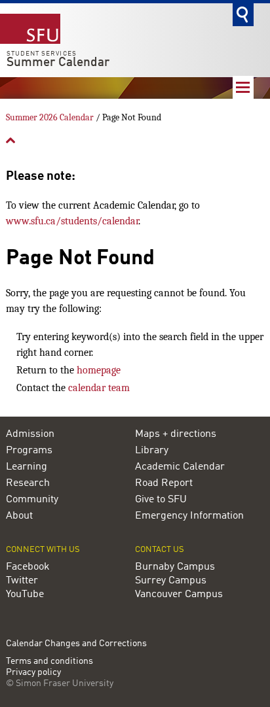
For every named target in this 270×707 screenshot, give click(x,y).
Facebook (28, 567)
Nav (243, 87)
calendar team (99, 388)
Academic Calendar (180, 467)
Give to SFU (161, 499)
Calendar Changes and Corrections (76, 643)
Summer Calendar (58, 62)
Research (28, 483)
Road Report (164, 483)
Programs (29, 450)
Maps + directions (175, 434)
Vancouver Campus (179, 594)
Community (32, 499)
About (19, 516)
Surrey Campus (170, 581)
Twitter (22, 581)
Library (151, 450)
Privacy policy (33, 672)
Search (243, 14)
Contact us (159, 549)
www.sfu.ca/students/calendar (72, 221)
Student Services (42, 53)
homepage (99, 370)
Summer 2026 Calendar (50, 117)
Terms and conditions (49, 661)
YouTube (25, 594)
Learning (26, 467)
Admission (30, 434)
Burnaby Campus (175, 567)
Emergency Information (189, 516)
